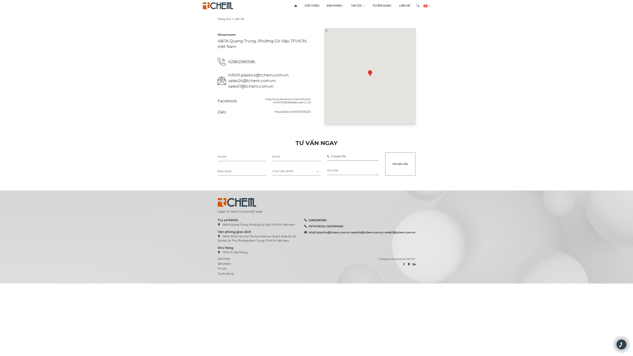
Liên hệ (239, 19)
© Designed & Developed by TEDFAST (396, 259)
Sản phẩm (224, 263)
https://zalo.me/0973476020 (292, 111)
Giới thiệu (224, 258)
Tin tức (222, 268)
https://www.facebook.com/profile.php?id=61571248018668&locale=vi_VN (288, 101)
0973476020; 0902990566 (326, 226)
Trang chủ (224, 19)
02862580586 (241, 61)
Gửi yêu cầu (400, 163)
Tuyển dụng (226, 273)
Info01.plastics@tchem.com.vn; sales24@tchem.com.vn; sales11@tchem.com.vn (258, 81)
